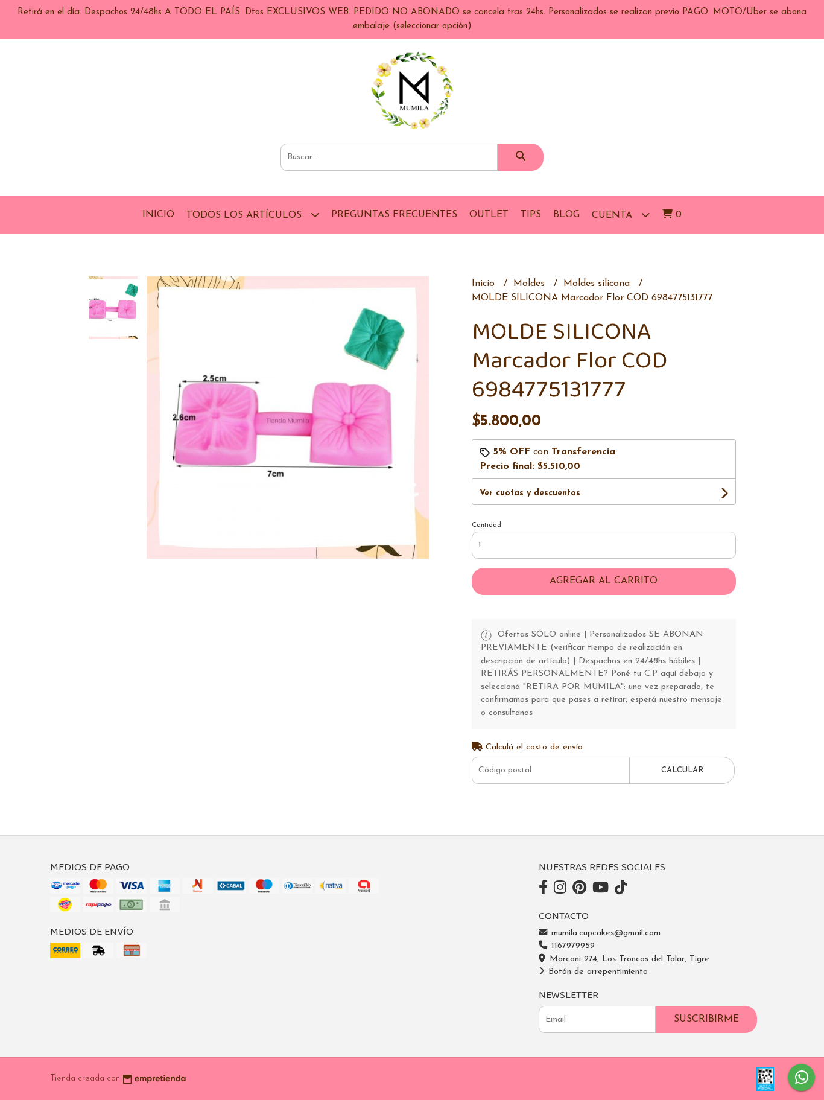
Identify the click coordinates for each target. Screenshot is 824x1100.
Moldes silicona (598, 283)
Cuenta (613, 215)
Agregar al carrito (604, 581)
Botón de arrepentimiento (596, 971)
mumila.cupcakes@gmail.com (604, 933)
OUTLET (489, 215)
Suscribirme (706, 1019)
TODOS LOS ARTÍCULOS (245, 215)
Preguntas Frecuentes (394, 215)
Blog (566, 215)
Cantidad (486, 525)
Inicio (158, 215)
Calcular (682, 770)
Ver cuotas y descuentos (530, 493)
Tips (531, 215)
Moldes (530, 283)
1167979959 (571, 945)
